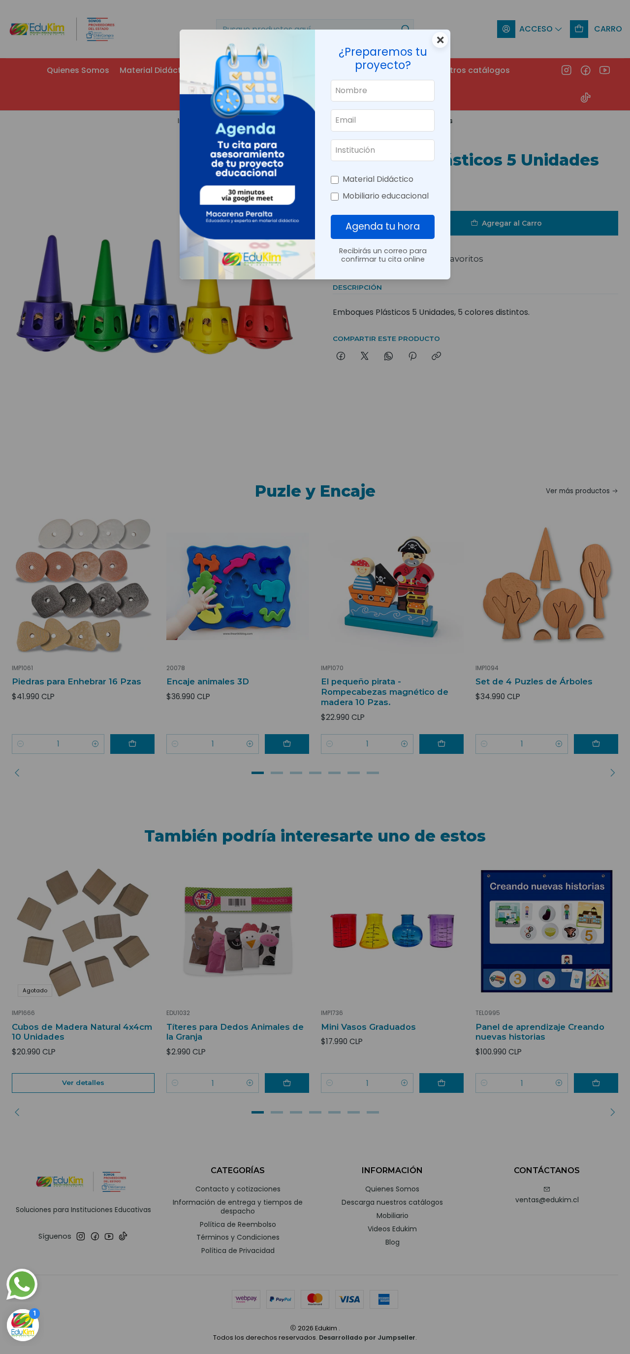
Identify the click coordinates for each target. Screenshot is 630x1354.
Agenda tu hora (383, 226)
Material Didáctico (378, 179)
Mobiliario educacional (386, 196)
